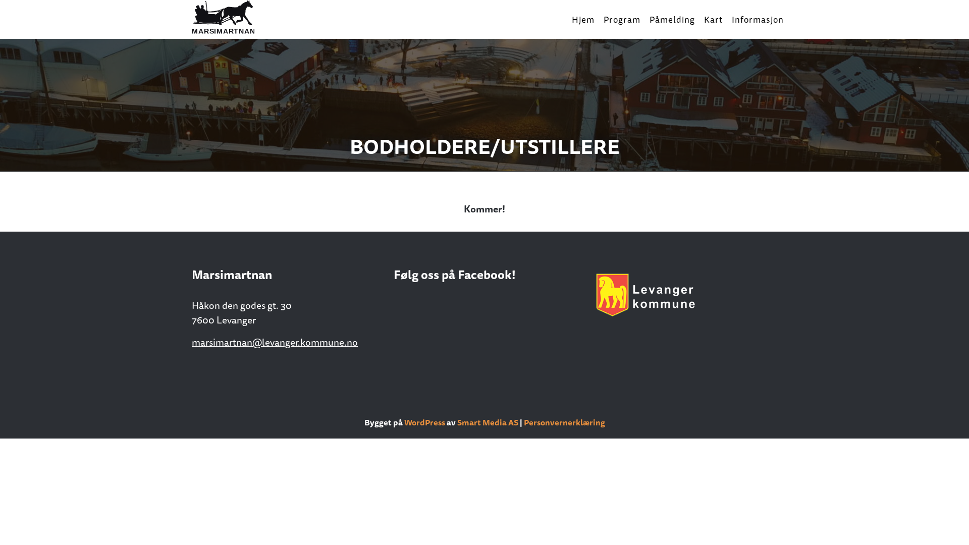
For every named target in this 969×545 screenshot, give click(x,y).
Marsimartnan (242, 17)
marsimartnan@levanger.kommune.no (275, 342)
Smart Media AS (487, 422)
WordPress (424, 422)
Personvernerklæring (564, 422)
